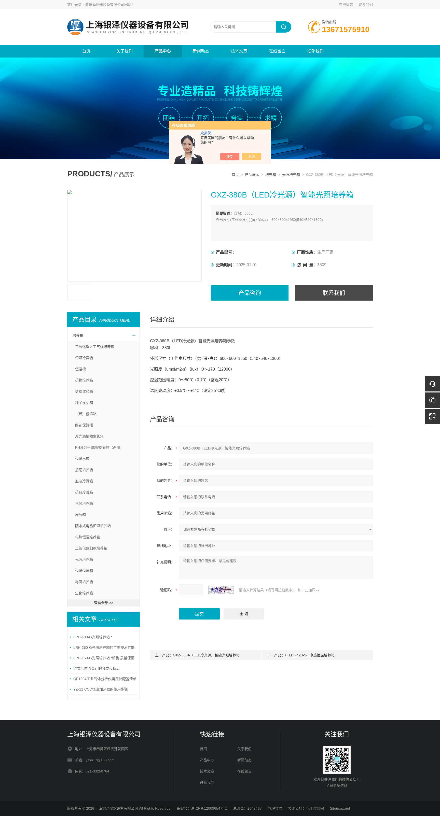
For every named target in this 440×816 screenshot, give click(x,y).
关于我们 (124, 51)
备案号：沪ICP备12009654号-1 (202, 808)
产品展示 (252, 175)
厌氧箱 (80, 515)
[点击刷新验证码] (221, 590)
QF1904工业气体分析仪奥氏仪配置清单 (104, 679)
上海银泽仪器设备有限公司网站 (106, 5)
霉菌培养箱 (84, 582)
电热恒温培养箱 (87, 537)
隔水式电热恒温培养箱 (93, 526)
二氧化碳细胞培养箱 (91, 548)
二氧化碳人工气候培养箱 (94, 347)
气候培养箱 (84, 503)
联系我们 (366, 5)
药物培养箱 (84, 380)
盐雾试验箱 (84, 391)
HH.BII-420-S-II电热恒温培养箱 (310, 655)
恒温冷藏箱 (84, 358)
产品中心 (163, 51)
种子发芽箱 (84, 403)
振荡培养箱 (84, 470)
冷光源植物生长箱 (89, 436)
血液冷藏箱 (84, 481)
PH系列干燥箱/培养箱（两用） (99, 447)
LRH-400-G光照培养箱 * (92, 637)
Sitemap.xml (340, 808)
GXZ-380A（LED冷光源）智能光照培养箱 (206, 655)
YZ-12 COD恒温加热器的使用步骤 (100, 689)
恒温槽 (80, 369)
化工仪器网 (315, 808)
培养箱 (270, 175)
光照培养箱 (291, 175)
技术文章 (239, 51)
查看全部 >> (103, 603)
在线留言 (346, 5)
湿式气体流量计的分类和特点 (96, 668)
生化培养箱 (84, 593)
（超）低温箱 (86, 414)
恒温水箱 (82, 459)
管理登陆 (275, 808)
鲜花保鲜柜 (84, 425)
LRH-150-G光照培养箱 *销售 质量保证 (103, 658)
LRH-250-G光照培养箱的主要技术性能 (104, 647)
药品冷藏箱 (84, 492)
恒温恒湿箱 (84, 571)
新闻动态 (201, 51)
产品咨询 (250, 293)
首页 (86, 51)
